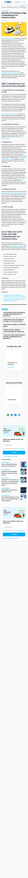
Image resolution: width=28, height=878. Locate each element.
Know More (11, 367)
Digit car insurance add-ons (16, 246)
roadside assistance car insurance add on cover (13, 193)
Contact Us (17, 2)
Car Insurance (9, 6)
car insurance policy (8, 38)
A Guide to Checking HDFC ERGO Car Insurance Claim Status (9, 473)
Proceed (14, 452)
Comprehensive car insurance (9, 114)
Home (2, 6)
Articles (16, 6)
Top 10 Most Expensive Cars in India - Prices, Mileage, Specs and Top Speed (10, 498)
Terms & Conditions (20, 448)
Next (16, 373)
